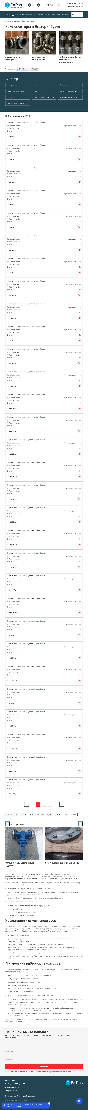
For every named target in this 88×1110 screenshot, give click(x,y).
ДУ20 (49, 815)
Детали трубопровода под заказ (26, 14)
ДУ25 (58, 815)
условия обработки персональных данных (58, 1072)
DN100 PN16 (22, 69)
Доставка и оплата (50, 14)
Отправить (44, 1067)
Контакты (65, 14)
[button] (26, 804)
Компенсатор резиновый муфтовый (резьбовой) (26, 123)
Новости (59, 14)
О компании (40, 14)
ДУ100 (24, 815)
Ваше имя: (9, 1052)
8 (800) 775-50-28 (75, 4)
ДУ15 (32, 815)
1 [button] (38, 804)
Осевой (34, 69)
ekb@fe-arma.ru (75, 6)
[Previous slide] (7, 823)
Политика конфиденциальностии (16, 1100)
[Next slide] (80, 823)
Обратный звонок (77, 14)
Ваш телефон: (10, 1059)
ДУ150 (41, 815)
